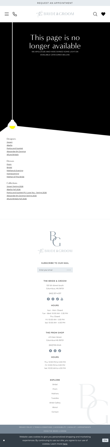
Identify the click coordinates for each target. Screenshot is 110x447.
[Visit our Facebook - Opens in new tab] (48, 299)
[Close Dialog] (4, 440)
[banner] (55, 14)
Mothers (55, 393)
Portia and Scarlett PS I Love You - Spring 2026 (27, 192)
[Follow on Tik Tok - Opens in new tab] (59, 350)
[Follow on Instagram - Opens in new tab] (55, 350)
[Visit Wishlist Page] (103, 14)
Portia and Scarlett (15, 148)
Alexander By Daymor (16, 151)
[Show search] (95, 14)
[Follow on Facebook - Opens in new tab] (50, 350)
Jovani (9, 142)
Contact (55, 412)
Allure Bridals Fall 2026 (17, 199)
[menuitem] (7, 14)
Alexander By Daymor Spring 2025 (22, 195)
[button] (7, 14)
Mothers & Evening (15, 170)
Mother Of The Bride (15, 176)
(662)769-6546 (55, 345)
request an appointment (55, 3)
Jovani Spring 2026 (15, 186)
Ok (105, 440)
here (65, 443)
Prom (9, 164)
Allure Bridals (13, 154)
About (55, 407)
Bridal (9, 167)
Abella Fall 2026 (14, 189)
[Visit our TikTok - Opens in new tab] (57, 299)
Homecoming (13, 173)
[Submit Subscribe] (69, 269)
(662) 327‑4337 (55, 293)
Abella (9, 145)
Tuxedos (55, 398)
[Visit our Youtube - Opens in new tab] (62, 299)
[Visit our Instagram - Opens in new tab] (53, 299)
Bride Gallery (55, 403)
